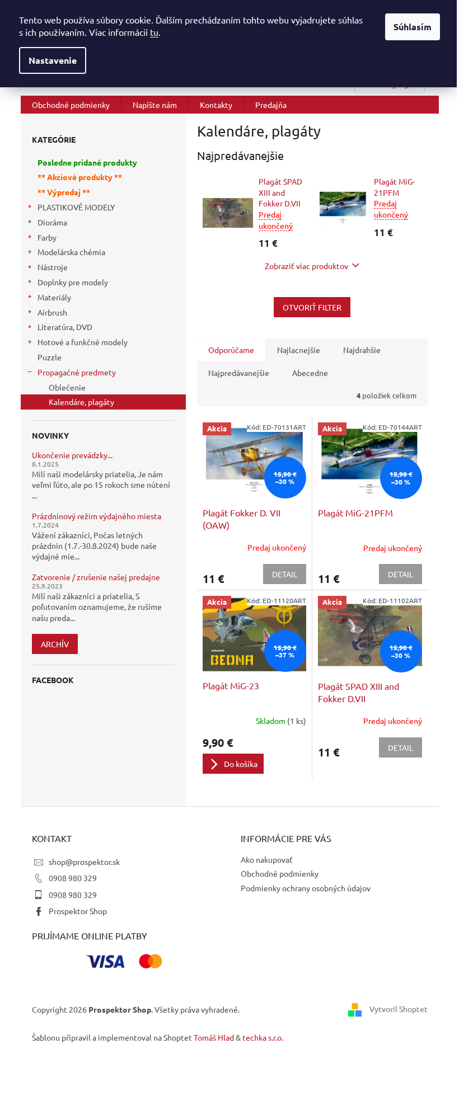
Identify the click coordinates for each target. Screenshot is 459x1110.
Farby (47, 237)
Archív (55, 644)
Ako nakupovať (267, 859)
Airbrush (52, 312)
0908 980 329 (73, 878)
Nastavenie (53, 60)
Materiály (54, 297)
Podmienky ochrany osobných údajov (306, 888)
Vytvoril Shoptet (398, 1008)
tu (154, 31)
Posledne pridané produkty (87, 162)
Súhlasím (413, 26)
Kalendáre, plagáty (81, 402)
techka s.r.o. (262, 1037)
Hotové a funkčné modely (83, 342)
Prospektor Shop (78, 911)
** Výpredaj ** (64, 192)
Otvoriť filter (312, 307)
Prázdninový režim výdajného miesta (96, 516)
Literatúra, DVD (65, 327)
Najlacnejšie (298, 350)
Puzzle (50, 357)
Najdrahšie (362, 350)
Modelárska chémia (71, 252)
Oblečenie (67, 387)
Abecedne (310, 373)
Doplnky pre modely (73, 282)
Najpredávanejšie (238, 373)
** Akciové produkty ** (80, 177)
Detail (284, 574)
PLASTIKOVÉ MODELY (76, 207)
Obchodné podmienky (280, 873)
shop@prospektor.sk (84, 862)
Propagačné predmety (77, 372)
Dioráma (52, 222)
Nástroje (53, 267)
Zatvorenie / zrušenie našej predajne (96, 577)
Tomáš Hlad (214, 1037)
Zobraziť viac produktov (306, 266)
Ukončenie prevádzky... (72, 455)
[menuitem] (71, 105)
